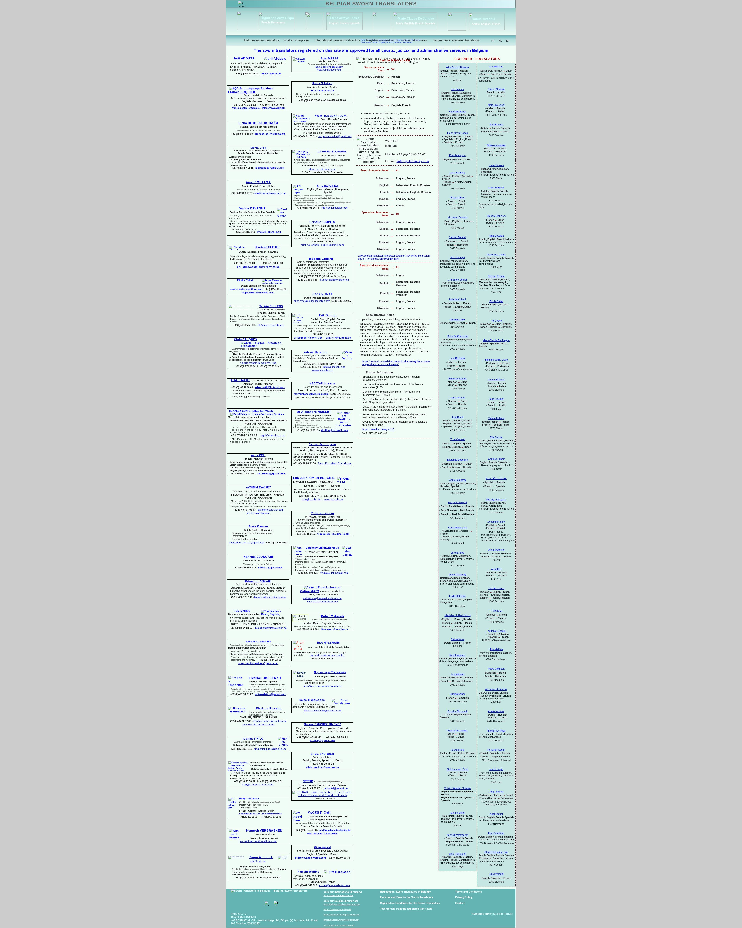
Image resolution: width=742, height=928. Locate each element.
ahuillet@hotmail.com (334, 430)
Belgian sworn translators (291, 890)
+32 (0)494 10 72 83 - (241, 721)
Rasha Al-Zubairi (322, 83)
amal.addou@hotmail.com (329, 67)
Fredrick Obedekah (458, 711)
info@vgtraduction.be (334, 367)
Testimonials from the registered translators (406, 908)
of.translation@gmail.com (270, 694)
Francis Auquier (457, 155)
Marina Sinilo (458, 812)
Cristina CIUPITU (322, 221)
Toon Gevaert (457, 439)
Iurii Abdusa (457, 89)
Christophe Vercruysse (496, 852)
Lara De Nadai (457, 358)
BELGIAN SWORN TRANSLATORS (371, 4)
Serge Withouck (261, 857)
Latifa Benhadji (457, 172)
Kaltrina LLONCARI (258, 556)
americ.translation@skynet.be (258, 363)
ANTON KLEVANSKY (258, 487)
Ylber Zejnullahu (457, 854)
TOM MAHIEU (242, 610)
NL (500, 41)
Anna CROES (322, 293)
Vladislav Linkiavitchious (322, 547)
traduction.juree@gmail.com (270, 748)
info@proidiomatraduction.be (335, 830)
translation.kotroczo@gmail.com (247, 542)
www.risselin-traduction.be (258, 724)
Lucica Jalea (457, 552)
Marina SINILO (253, 738)
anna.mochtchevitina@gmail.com (258, 663)
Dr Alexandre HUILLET (314, 411)
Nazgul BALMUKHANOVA (331, 115)
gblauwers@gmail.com (322, 169)
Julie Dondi (458, 417)
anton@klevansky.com (270, 509)
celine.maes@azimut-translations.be (322, 598)
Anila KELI (258, 455)
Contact (459, 903)
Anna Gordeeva (457, 480)
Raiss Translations (312, 700)
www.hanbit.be (333, 499)
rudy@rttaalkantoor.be (249, 814)
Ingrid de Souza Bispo (274, 18)
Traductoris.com (480, 914)
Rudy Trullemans (249, 798)
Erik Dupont (496, 437)
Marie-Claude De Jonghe (413, 18)
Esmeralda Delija (457, 378)
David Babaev (496, 165)
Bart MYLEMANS (328, 642)
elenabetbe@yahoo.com (270, 133)
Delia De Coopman (457, 336)
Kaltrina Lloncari (496, 631)
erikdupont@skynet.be (308, 337)
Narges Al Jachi (496, 105)
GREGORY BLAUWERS (332, 151)
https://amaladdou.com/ (329, 69)
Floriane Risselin (496, 749)
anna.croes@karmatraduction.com (312, 301)
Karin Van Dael (496, 833)
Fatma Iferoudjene (322, 444)
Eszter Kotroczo (457, 596)
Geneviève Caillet (496, 254)
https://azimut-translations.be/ (322, 601)
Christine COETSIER (267, 247)
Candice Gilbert (496, 459)
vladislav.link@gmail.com (334, 572)
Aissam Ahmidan (496, 89)
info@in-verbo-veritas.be (270, 325)
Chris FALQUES (245, 339)
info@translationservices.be (270, 193)
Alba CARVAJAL (328, 186)
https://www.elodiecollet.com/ (258, 292)
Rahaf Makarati (332, 616)
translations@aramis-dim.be (327, 655)
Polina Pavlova (496, 711)
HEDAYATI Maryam (322, 383)
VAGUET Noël (319, 812)
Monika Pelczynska (457, 730)
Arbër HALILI (240, 380)
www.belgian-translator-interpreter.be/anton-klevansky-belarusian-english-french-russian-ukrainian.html (394, 257)
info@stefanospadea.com (257, 784)
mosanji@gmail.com (322, 740)
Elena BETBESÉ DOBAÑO (258, 123)
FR (492, 41)
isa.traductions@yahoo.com (334, 279)
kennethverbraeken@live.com (258, 841)
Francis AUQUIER (241, 92)
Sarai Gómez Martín (496, 478)
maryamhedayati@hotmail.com (311, 394)
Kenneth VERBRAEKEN (264, 830)
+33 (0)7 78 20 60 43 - (308, 430)
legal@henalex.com (272, 435)
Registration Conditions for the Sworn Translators (410, 903)
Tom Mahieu (496, 649)
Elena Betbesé (496, 187)
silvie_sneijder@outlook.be (322, 767)
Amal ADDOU (329, 58)
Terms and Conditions (468, 891)
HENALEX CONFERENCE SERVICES (251, 410)
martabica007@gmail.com (269, 168)
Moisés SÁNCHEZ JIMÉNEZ (322, 724)
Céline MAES (309, 591)
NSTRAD (308, 781)
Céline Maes (457, 639)
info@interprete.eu (269, 232)
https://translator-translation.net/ (338, 895)
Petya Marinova (496, 668)
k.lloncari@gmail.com (270, 567)
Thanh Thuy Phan (496, 730)
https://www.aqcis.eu (273, 108)
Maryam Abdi (496, 66)
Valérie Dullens (496, 418)
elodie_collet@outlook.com (246, 289)
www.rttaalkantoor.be (272, 814)
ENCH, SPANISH (266, 717)
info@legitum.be (271, 73)
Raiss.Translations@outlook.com (322, 710)
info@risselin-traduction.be (270, 721)
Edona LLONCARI (258, 581)
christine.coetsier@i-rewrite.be (258, 266)
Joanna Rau (457, 750)
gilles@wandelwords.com (310, 857)
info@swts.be (258, 861)
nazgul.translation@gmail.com (335, 136)
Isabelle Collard (321, 258)
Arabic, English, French (483, 23)
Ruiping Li (496, 610)
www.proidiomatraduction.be (322, 833)
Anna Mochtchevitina (496, 689)
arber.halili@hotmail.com (270, 387)
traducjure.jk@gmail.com (333, 534)
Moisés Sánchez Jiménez (457, 788)
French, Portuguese (270, 22)
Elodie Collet (496, 301)
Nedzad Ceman (496, 276)
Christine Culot (457, 319)
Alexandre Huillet (496, 521)
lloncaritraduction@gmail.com (270, 597)
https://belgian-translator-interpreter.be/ (342, 904)
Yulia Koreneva (496, 588)
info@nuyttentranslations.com (322, 686)
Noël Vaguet (496, 814)
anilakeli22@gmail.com (271, 473)
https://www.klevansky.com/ (378, 429)
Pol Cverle (496, 320)
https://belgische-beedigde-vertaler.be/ (341, 915)
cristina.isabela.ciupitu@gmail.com (322, 245)
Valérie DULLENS (271, 306)
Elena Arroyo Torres (341, 18)
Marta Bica (258, 147)
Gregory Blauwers (496, 216)
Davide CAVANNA (252, 208)
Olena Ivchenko (496, 549)
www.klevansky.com (258, 513)
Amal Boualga (496, 236)
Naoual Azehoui (480, 18)
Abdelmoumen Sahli (457, 769)
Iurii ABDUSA (244, 58)
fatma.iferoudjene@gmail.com (334, 463)
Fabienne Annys (457, 111)
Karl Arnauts (496, 124)
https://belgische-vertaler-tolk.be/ (339, 925)
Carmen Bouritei (457, 237)
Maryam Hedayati (457, 502)
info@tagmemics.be (322, 90)
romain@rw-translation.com (334, 885)
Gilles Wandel (496, 874)
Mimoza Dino (458, 397)
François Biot (457, 197)
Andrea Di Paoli (496, 379)
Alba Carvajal (457, 257)
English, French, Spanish (341, 23)
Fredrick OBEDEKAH (265, 678)
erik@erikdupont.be (338, 337)
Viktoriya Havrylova (496, 499)
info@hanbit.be (312, 499)
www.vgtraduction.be (322, 370)
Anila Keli (496, 569)
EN (507, 41)
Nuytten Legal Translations (330, 672)
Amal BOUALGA (258, 182)
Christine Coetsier (457, 279)
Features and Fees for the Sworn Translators (406, 897)
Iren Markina (457, 674)
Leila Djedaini (496, 399)
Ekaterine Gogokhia (457, 459)
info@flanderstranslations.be (271, 627)
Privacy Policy (463, 897)
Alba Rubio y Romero (457, 67)
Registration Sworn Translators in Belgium (405, 891)
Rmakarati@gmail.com (334, 629)
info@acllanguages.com (334, 207)
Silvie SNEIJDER (322, 753)
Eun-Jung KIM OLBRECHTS (314, 477)
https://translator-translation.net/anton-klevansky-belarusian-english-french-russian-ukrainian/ (396, 363)
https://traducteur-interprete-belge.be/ (341, 920)
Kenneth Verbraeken (457, 835)
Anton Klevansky (457, 574)
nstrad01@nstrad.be (336, 788)
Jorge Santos (496, 791)
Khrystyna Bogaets (457, 217)
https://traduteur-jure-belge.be (337, 909)
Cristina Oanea (457, 694)
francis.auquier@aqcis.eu (246, 108)
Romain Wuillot (308, 871)
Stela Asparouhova (496, 145)
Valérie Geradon (316, 352)
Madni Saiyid (496, 769)
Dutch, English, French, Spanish (412, 23)
